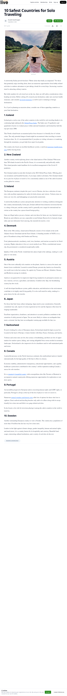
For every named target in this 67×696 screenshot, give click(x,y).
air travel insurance (26, 100)
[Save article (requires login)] (57, 26)
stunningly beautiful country (17, 374)
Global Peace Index (30, 123)
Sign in (63, 2)
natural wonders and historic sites (22, 397)
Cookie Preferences (59, 692)
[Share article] (52, 26)
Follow (49, 21)
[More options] (61, 26)
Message (59, 21)
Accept (48, 692)
